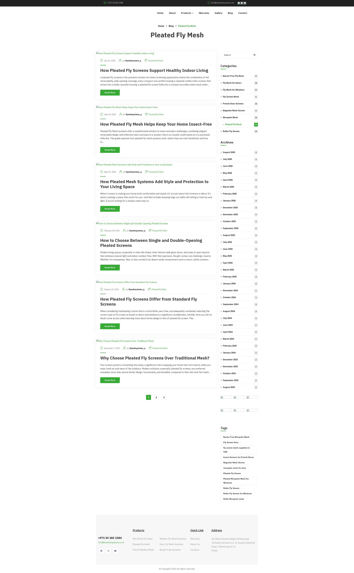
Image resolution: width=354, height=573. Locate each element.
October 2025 (240, 221)
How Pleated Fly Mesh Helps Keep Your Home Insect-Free (156, 124)
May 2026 (240, 173)
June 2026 (240, 166)
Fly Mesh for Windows (240, 89)
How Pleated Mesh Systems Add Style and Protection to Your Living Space (154, 184)
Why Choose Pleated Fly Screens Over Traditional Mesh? (154, 358)
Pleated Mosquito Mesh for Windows (236, 481)
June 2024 (240, 325)
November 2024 (240, 290)
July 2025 (240, 242)
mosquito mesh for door (234, 468)
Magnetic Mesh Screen (240, 110)
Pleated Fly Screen (232, 473)
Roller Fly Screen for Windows (237, 493)
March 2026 (240, 186)
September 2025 (240, 228)
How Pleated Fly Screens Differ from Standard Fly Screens (148, 301)
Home (161, 26)
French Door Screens (240, 103)
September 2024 (240, 304)
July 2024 (240, 318)
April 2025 (240, 262)
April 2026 (240, 180)
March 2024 (240, 338)
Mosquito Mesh (240, 117)
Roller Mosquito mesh (233, 499)
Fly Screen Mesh (240, 96)
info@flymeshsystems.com (111, 542)
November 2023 (240, 366)
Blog (171, 26)
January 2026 (240, 200)
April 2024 (240, 332)
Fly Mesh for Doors (240, 83)
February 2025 (240, 276)
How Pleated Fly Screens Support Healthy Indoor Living (154, 70)
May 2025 (240, 256)
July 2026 (240, 159)
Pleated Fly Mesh (155, 60)
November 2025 (240, 214)
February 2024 (240, 345)
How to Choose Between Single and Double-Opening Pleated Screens (151, 243)
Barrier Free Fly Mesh (240, 76)
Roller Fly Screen (240, 131)
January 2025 (240, 283)
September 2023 (240, 380)
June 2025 (240, 249)
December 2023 (240, 359)
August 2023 (240, 387)
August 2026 (240, 152)
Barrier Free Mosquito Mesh (236, 437)
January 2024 (240, 352)
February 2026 (240, 193)
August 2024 (240, 311)
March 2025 (240, 269)
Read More (110, 92)
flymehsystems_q (133, 60)
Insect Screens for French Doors (238, 457)
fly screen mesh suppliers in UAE (236, 450)
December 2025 (240, 207)
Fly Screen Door (230, 442)
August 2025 (240, 235)
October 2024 (240, 297)
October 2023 (240, 373)
